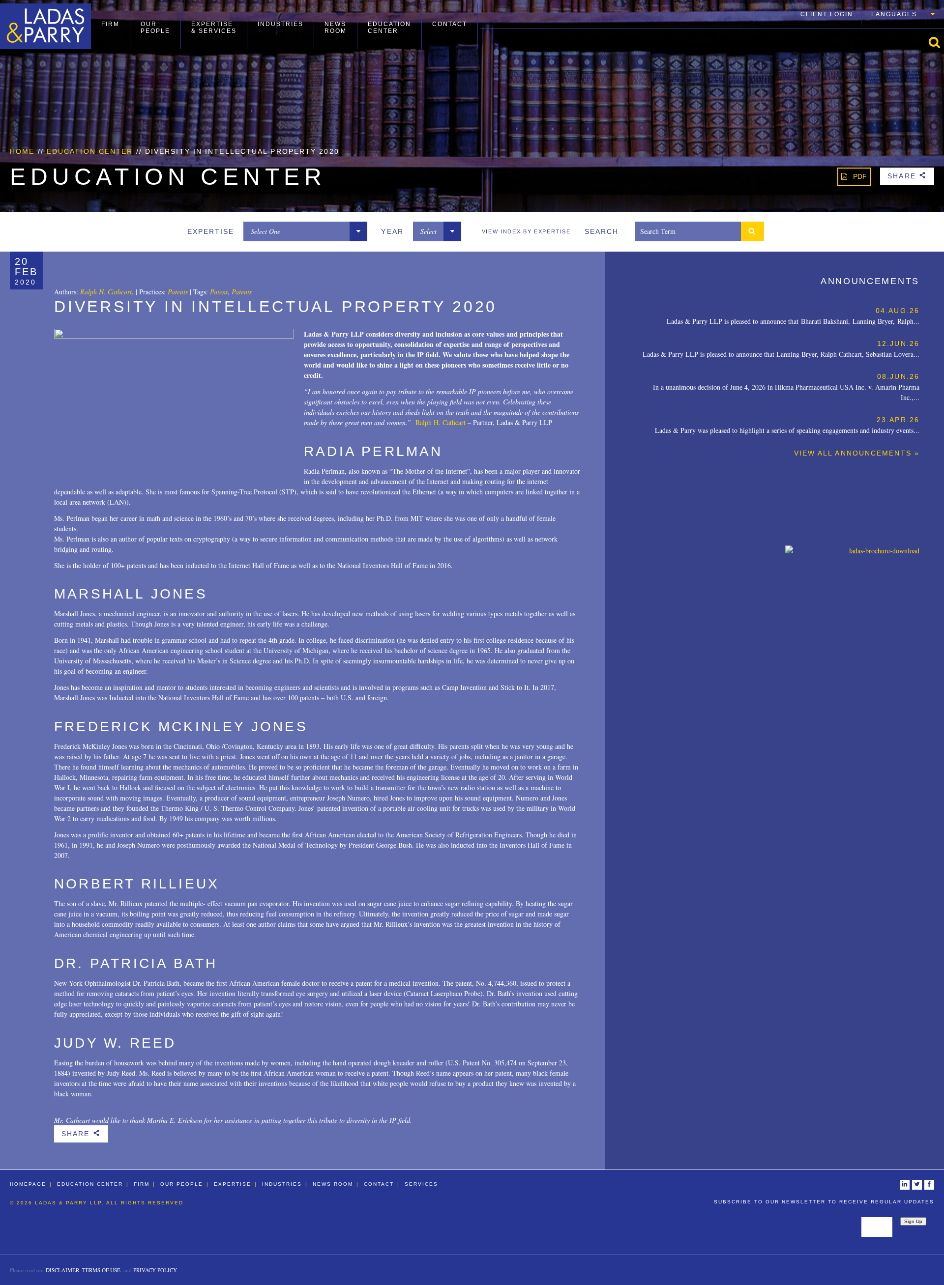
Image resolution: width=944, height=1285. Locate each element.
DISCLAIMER (62, 1270)
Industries (280, 24)
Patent (219, 291)
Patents (178, 291)
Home (22, 151)
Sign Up (913, 1221)
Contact (449, 24)
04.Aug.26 (897, 310)
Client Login (826, 14)
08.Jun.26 (898, 376)
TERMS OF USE (101, 1270)
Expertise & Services (213, 27)
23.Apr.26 (898, 420)
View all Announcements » (856, 453)
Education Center (389, 27)
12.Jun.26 (898, 343)
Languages (894, 14)
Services (421, 1184)
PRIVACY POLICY (155, 1270)
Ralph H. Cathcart (106, 291)
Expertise (232, 1184)
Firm (110, 24)
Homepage (28, 1184)
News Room (335, 27)
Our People (155, 27)
